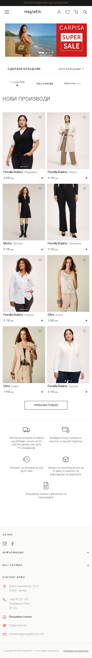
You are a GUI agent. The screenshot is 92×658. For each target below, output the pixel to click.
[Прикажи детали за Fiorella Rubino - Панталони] (68, 212)
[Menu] (7, 12)
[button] (41, 52)
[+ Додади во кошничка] (42, 178)
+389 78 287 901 (19, 599)
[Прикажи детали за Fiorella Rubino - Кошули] (24, 283)
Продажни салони (20, 616)
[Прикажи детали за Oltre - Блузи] (68, 283)
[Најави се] (59, 12)
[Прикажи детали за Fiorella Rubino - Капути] (68, 140)
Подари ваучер (18, 625)
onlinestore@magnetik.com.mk (26, 634)
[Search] (85, 12)
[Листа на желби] (67, 12)
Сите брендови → (71, 69)
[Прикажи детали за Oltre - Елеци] (24, 354)
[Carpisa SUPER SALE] (46, 40)
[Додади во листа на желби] (40, 117)
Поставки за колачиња (76, 650)
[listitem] (36, 83)
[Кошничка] (76, 12)
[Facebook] (12, 544)
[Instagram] (5, 544)
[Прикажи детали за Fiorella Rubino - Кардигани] (24, 140)
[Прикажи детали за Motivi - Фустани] (24, 212)
